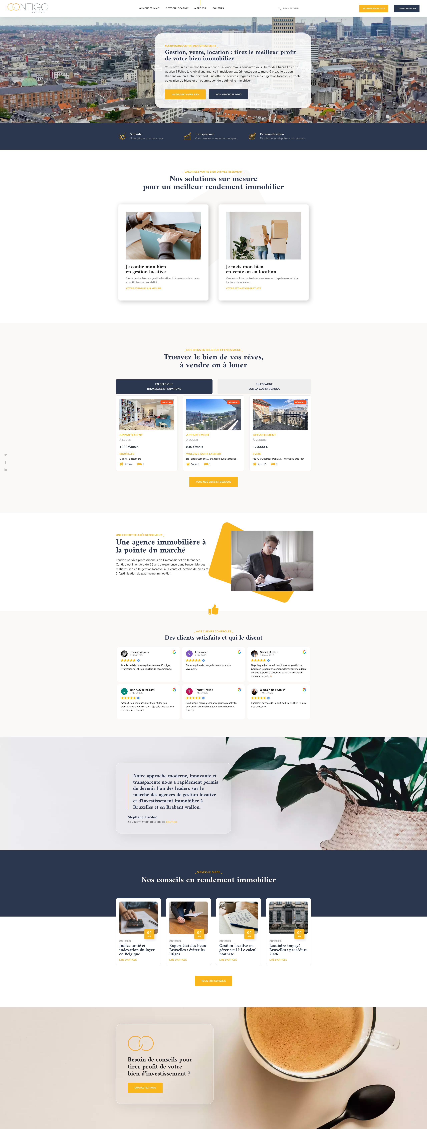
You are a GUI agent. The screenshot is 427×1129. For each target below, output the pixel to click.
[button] (279, 8)
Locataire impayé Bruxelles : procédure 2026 (288, 950)
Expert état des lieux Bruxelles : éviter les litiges (187, 950)
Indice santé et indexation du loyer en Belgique (137, 950)
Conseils (125, 941)
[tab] (164, 386)
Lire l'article (128, 959)
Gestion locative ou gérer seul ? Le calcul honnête (238, 950)
